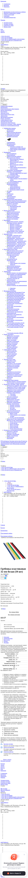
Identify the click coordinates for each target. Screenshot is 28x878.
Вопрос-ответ (7, 27)
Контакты (6, 5)
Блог (2, 769)
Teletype (3, 791)
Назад (9, 482)
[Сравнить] (4, 578)
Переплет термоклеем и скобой (12, 13)
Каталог (3, 763)
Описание (6, 637)
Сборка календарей (9, 14)
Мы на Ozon (4, 788)
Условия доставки (8, 24)
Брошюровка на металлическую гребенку (15, 12)
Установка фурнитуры (10, 17)
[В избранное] (4, 576)
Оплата (6, 641)
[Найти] (2, 102)
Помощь (3, 777)
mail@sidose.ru (4, 44)
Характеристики (8, 638)
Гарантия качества (8, 751)
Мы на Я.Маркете (5, 790)
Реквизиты (6, 6)
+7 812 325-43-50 (5, 36)
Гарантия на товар (8, 25)
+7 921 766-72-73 (12, 39)
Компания (3, 770)
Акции (2, 765)
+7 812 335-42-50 (11, 40)
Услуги (2, 766)
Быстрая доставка (8, 744)
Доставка (6, 642)
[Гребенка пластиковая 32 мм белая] (14, 551)
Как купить (7, 640)
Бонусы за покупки (9, 747)
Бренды (3, 768)
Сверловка (6, 16)
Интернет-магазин (5, 761)
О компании (7, 4)
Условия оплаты (8, 22)
